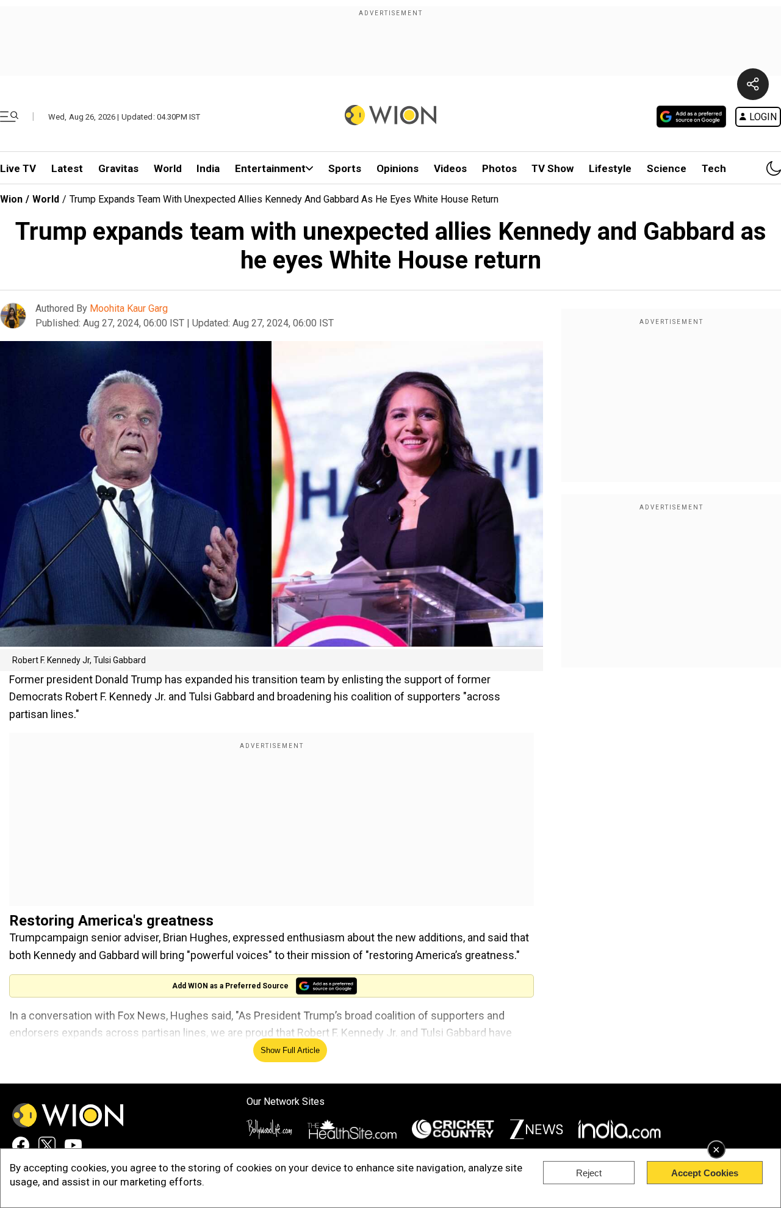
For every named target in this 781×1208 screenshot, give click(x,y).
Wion (11, 199)
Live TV (18, 168)
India (208, 168)
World (168, 168)
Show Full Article (290, 1050)
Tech (714, 168)
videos (450, 168)
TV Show (552, 168)
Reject (589, 1173)
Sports (344, 168)
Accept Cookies (704, 1173)
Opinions (397, 168)
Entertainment (270, 168)
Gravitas (118, 168)
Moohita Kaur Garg (129, 308)
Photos (499, 168)
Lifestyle (610, 168)
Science (666, 168)
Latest (67, 168)
